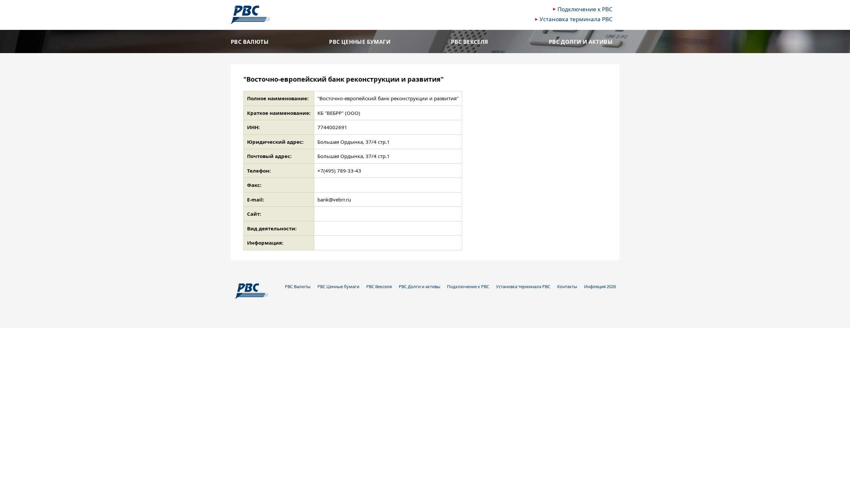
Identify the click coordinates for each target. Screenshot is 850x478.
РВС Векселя (469, 42)
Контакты (567, 286)
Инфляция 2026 (600, 286)
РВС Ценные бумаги (359, 42)
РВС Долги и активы (581, 42)
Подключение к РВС (585, 9)
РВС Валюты (250, 42)
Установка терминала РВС (576, 19)
